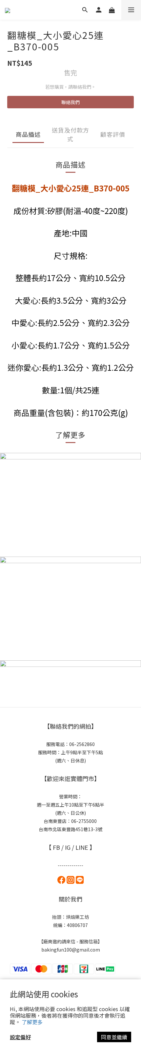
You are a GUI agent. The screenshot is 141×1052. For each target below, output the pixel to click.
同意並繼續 (114, 1037)
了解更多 (32, 1022)
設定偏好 (20, 1037)
